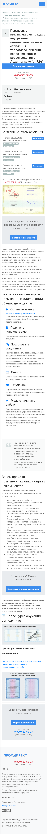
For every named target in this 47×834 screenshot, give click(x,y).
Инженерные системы (14, 15)
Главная (5, 13)
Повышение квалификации (25, 13)
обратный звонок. (22, 467)
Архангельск (20, 802)
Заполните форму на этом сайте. (21, 314)
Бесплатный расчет (23, 237)
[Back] (5, 33)
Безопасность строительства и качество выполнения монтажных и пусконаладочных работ (22, 664)
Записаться (38, 138)
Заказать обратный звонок (24, 589)
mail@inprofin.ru (9, 806)
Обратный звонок (23, 722)
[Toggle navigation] (42, 4)
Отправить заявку (23, 66)
